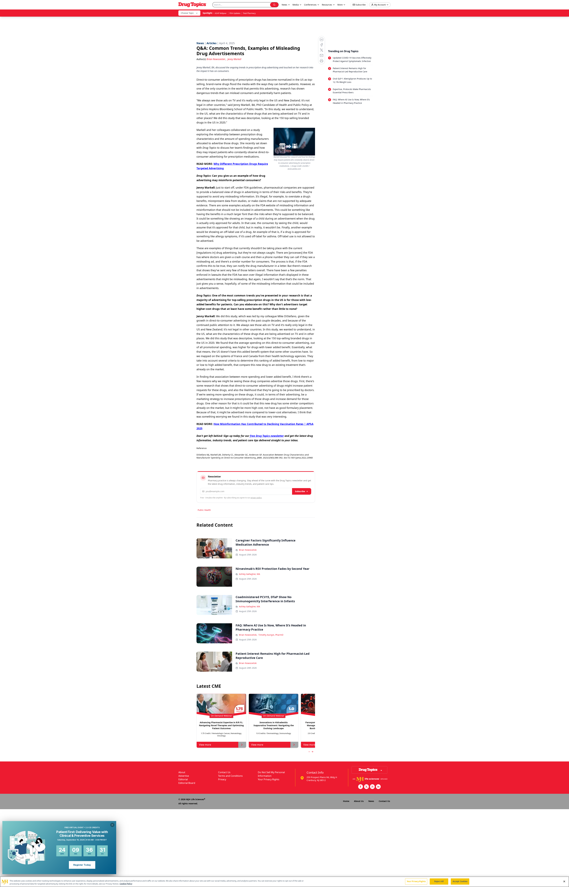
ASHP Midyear (221, 13)
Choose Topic (187, 13)
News (371, 801)
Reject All (439, 881)
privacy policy (256, 497)
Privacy (222, 779)
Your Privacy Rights (268, 779)
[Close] (564, 881)
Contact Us (224, 772)
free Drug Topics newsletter (267, 436)
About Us (359, 801)
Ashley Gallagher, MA (249, 574)
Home (346, 801)
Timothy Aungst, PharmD (270, 634)
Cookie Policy (126, 883)
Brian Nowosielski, (248, 634)
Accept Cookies (460, 881)
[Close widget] (112, 825)
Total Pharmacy (249, 13)
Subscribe (300, 491)
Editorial (183, 779)
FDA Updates (235, 13)
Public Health (204, 510)
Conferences (310, 4)
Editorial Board (186, 783)
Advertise (183, 775)
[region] (284, 881)
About (181, 772)
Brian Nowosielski (248, 549)
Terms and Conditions (230, 775)
